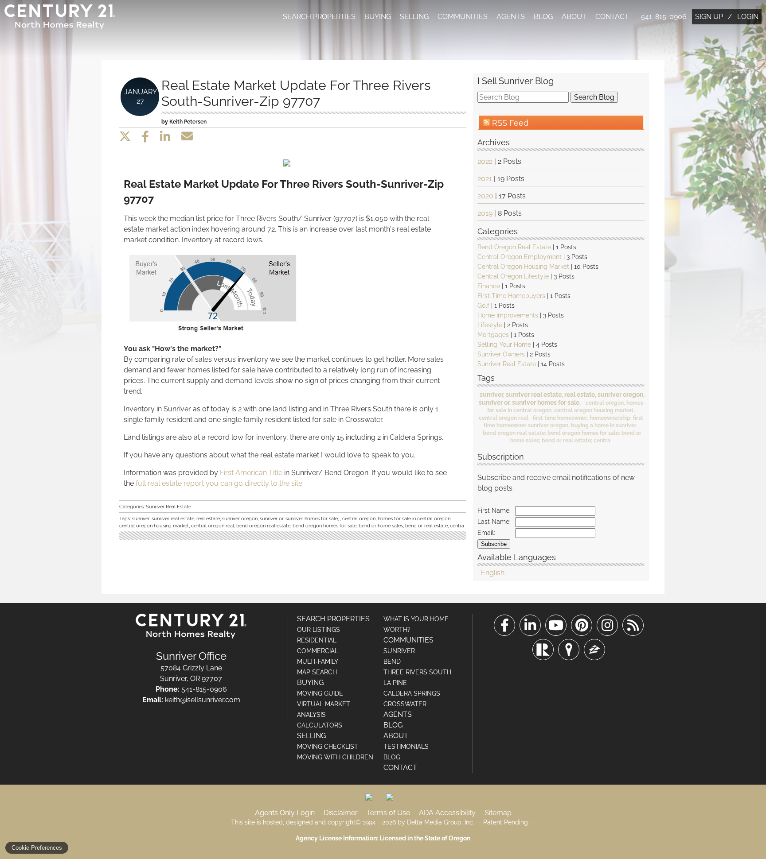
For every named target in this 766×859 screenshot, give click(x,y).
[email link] (187, 136)
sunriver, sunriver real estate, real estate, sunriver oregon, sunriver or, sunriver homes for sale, (236, 518)
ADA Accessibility (447, 813)
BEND (392, 661)
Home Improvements (507, 315)
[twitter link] (125, 136)
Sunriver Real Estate (506, 364)
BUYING (377, 16)
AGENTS (510, 16)
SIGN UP (709, 16)
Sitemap (498, 813)
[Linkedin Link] (530, 625)
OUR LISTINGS (318, 629)
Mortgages (493, 334)
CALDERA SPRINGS (411, 693)
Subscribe (494, 544)
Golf (483, 305)
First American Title (251, 472)
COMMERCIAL (317, 650)
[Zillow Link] (594, 649)
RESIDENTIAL (316, 640)
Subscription (500, 456)
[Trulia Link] (568, 649)
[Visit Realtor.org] (372, 800)
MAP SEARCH (317, 672)
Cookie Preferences (37, 847)
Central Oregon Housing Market (523, 266)
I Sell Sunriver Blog (515, 81)
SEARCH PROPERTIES (319, 16)
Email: (486, 532)
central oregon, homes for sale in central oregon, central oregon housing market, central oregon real (561, 410)
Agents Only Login (285, 813)
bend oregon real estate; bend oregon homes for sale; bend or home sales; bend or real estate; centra (350, 525)
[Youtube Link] (556, 625)
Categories (497, 231)
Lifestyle (489, 325)
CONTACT (612, 16)
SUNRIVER (399, 650)
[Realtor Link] (543, 649)
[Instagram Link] (607, 625)
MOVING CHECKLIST (327, 746)
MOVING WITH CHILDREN (335, 757)
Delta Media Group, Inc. (440, 822)
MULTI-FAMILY (317, 661)
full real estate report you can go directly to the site (219, 483)
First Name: (494, 510)
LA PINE (395, 682)
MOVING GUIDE (320, 693)
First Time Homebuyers (511, 295)
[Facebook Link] (504, 625)
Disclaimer (341, 813)
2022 (484, 161)
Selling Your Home (504, 344)
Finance (488, 286)
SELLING (414, 16)
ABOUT (574, 16)
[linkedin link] (165, 136)
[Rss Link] (633, 625)
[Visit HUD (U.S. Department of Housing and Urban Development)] (393, 800)
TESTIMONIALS (406, 746)
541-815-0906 (664, 16)
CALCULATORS (319, 725)
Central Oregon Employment (519, 256)
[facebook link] (145, 136)
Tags (486, 377)
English (492, 573)
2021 (484, 178)
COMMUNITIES (463, 16)
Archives (493, 142)
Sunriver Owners (501, 354)
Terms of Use (388, 813)
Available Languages (516, 557)
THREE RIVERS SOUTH (417, 672)
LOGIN (747, 16)
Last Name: (494, 521)
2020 (485, 196)
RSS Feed (509, 123)
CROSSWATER (404, 704)
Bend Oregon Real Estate (514, 247)
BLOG (543, 16)
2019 (484, 213)
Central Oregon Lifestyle (513, 276)
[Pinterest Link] (581, 625)
